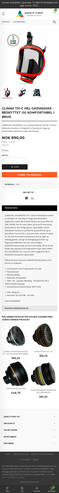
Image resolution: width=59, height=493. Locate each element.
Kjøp (16, 167)
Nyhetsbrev (25, 460)
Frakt (8, 454)
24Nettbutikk (34, 482)
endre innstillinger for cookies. (13, 477)
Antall (5, 155)
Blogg (36, 460)
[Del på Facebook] (26, 198)
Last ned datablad (12, 301)
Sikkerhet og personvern (42, 454)
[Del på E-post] (32, 198)
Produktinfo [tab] (11, 208)
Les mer (48, 474)
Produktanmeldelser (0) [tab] (16, 308)
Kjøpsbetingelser (21, 454)
